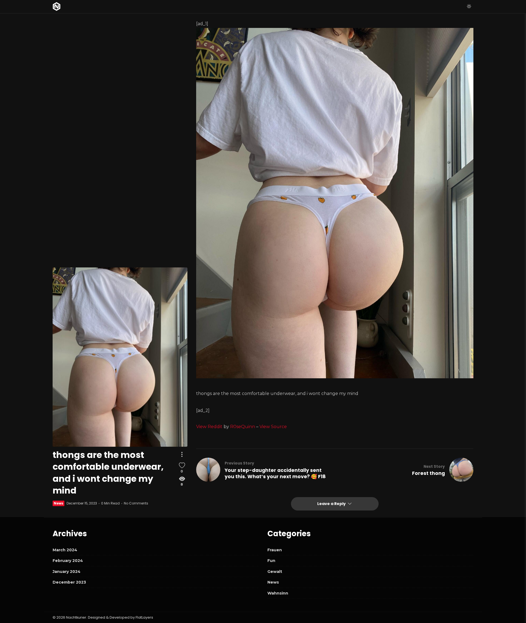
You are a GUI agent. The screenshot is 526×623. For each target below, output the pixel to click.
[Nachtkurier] (57, 6)
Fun (271, 560)
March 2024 (65, 549)
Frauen (274, 549)
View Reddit (209, 426)
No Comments (136, 503)
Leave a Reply (332, 503)
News (58, 503)
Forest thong (428, 473)
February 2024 (68, 560)
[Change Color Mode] (469, 6)
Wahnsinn (277, 593)
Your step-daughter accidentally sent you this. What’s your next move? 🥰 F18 (275, 473)
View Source (273, 426)
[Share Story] (181, 454)
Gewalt (274, 571)
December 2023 (69, 582)
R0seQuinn (242, 426)
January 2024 (67, 571)
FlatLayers (144, 617)
